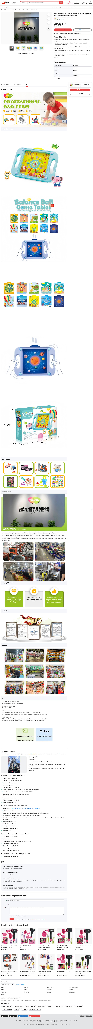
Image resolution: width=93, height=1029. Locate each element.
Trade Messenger (23, 1016)
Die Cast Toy (23, 808)
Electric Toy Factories (30, 1006)
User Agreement (54, 1024)
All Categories (6, 7)
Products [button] (23, 2)
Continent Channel (62, 1020)
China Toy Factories (6, 1006)
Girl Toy (18, 808)
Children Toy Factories (18, 1006)
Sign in (90, 3)
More (2, 1012)
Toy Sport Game (78, 1006)
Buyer (60, 7)
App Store (5, 1016)
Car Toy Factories (41, 1006)
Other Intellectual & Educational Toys (31, 9)
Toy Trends (24, 1009)
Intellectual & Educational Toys (15, 9)
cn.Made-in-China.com (59, 1021)
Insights (75, 1020)
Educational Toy (49, 987)
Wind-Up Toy (26, 992)
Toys (6, 9)
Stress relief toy (72, 992)
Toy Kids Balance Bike (7, 1009)
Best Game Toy (69, 1006)
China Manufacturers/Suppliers (35, 1020)
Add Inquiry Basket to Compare (26, 53)
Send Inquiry (63, 30)
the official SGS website (33, 754)
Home (2, 9)
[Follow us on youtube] (87, 1016)
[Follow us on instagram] (85, 1016)
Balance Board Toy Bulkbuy (35, 1009)
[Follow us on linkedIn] (91, 1016)
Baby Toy (26, 987)
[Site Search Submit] (61, 2)
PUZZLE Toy (3, 989)
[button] (57, 2)
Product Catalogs (20, 984)
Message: (7, 907)
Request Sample (77, 33)
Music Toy (48, 992)
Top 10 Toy (16, 1009)
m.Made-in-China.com (50, 1021)
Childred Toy (36, 808)
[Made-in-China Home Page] (8, 2)
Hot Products (18, 1020)
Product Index (69, 1020)
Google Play (13, 1016)
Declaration (61, 1024)
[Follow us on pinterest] (89, 1016)
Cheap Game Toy (59, 1006)
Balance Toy (50, 1006)
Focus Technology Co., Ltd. (37, 1024)
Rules (91, 7)
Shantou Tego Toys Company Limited (65, 18)
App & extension (75, 7)
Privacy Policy (67, 1024)
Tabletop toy (4, 992)
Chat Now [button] (83, 30)
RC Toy (2, 987)
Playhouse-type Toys (73, 987)
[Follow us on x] (83, 1016)
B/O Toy (25, 989)
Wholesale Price (54, 1020)
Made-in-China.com (40, 1021)
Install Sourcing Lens (35, 1016)
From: (7, 900)
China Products (25, 1020)
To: (8, 904)
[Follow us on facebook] (81, 1016)
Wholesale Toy (30, 808)
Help (67, 7)
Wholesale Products (46, 1020)
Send (12, 919)
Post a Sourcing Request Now (39, 919)
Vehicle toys (71, 989)
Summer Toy (13, 808)
